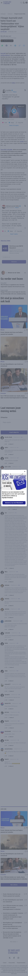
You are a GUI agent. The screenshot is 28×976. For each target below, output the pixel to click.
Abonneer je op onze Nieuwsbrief (14, 502)
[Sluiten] (25, 471)
